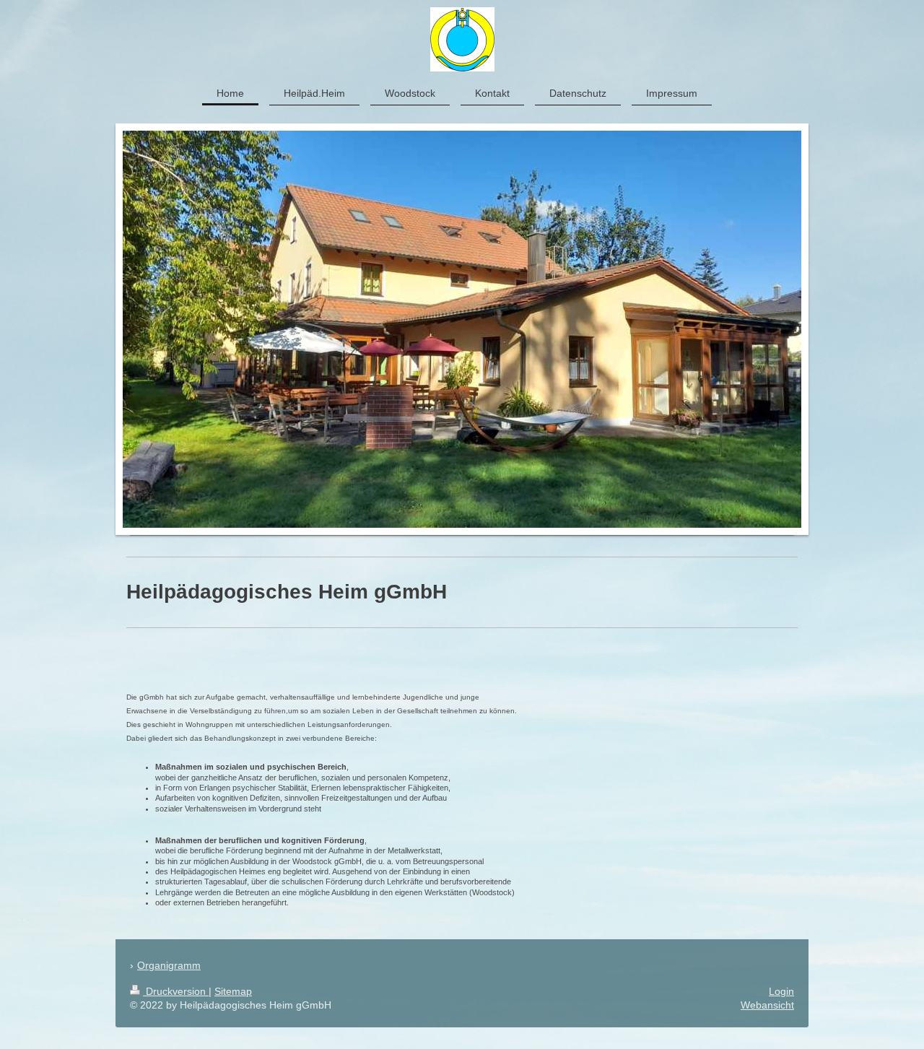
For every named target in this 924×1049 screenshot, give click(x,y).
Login (781, 991)
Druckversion (176, 991)
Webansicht (767, 1005)
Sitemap (233, 991)
